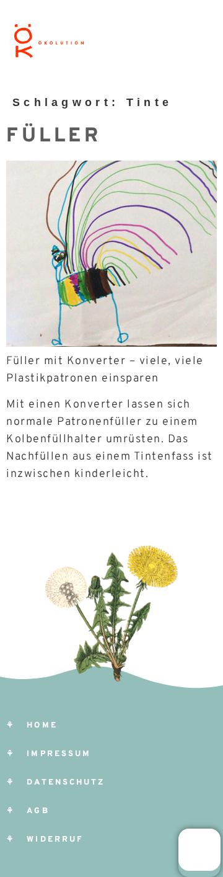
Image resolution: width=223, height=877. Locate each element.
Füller (53, 136)
